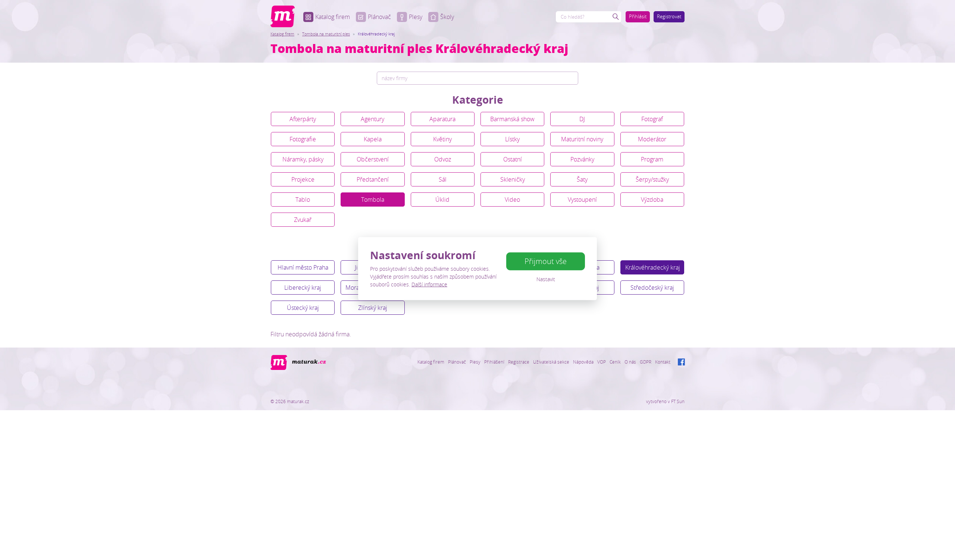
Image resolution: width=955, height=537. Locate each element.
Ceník (615, 362)
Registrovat (669, 16)
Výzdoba (652, 199)
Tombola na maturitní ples (326, 34)
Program (652, 159)
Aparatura (442, 119)
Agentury (372, 119)
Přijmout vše (546, 261)
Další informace (429, 284)
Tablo (302, 199)
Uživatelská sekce (551, 362)
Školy (447, 17)
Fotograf (652, 119)
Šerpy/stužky (652, 179)
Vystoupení (582, 199)
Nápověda (583, 362)
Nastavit (545, 279)
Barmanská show (512, 119)
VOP (601, 362)
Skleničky (512, 179)
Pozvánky (582, 159)
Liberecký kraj (302, 287)
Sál (443, 179)
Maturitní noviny (582, 139)
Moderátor (652, 139)
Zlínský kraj (372, 308)
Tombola (372, 199)
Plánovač (379, 17)
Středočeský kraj (652, 287)
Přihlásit (637, 16)
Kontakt (662, 362)
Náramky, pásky (302, 159)
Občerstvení (373, 159)
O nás (630, 362)
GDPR (645, 362)
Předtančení (373, 179)
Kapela (373, 139)
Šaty (582, 179)
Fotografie (302, 139)
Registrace (518, 362)
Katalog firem (332, 17)
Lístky (512, 139)
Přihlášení (494, 362)
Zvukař (302, 220)
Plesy (415, 17)
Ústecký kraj (303, 308)
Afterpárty (302, 119)
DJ (582, 119)
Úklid (442, 199)
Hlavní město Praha (303, 267)
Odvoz (442, 159)
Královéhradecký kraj (652, 267)
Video (512, 199)
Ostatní (512, 159)
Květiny (442, 139)
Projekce (302, 179)
